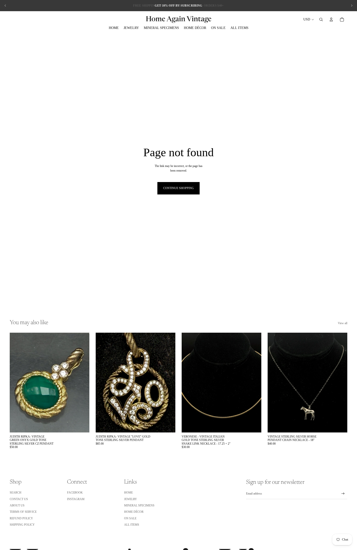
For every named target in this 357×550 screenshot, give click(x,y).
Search (15, 492)
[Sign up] (343, 493)
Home (128, 492)
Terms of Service (23, 511)
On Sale (130, 518)
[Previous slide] (5, 5)
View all (342, 323)
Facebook (75, 492)
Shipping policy (22, 524)
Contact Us (19, 499)
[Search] (321, 19)
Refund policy (21, 518)
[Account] (331, 19)
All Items (131, 524)
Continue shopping (178, 188)
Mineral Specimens (139, 505)
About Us (17, 505)
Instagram (76, 499)
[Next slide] (351, 5)
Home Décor (134, 511)
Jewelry (130, 499)
